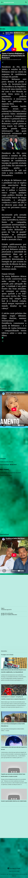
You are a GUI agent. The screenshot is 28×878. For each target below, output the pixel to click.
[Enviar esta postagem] (2, 338)
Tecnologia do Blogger (15, 868)
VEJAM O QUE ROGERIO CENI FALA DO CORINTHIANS (13, 801)
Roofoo (18, 871)
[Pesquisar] (26, 2)
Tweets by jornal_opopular (6, 461)
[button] (2, 62)
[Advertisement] (14, 371)
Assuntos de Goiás (9, 2)
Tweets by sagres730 (6, 609)
